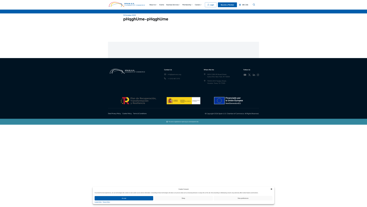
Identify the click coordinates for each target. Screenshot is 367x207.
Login (212, 5)
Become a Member (227, 5)
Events (161, 5)
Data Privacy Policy (114, 113)
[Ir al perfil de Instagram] (258, 74)
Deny (183, 198)
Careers (197, 5)
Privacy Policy (106, 202)
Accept (124, 198)
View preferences (243, 198)
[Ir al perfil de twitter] (249, 74)
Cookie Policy (98, 202)
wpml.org (184, 121)
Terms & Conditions (140, 113)
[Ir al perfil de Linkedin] (253, 74)
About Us (152, 5)
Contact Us (168, 70)
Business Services (172, 5)
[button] (271, 189)
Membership (186, 5)
